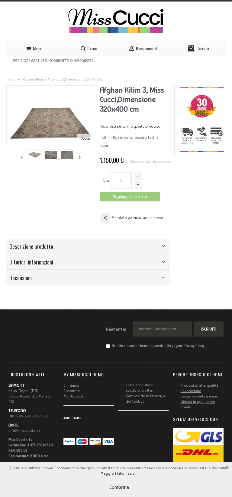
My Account (73, 396)
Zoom (85, 139)
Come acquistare (139, 385)
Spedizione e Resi (139, 390)
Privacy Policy (194, 345)
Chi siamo (71, 385)
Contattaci (71, 391)
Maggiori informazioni (119, 473)
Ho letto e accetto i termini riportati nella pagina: (158, 345)
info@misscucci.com (24, 431)
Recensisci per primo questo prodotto (130, 126)
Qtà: (106, 180)
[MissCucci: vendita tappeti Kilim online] (116, 21)
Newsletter (116, 329)
